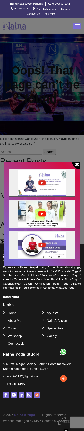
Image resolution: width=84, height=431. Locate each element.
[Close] (76, 165)
